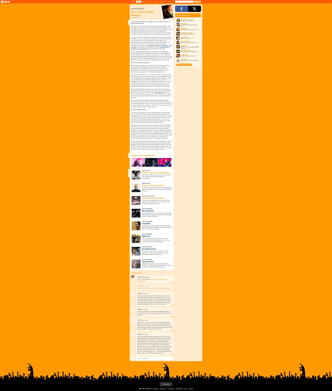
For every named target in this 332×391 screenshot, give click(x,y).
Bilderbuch (151, 45)
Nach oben (166, 384)
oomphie (139, 293)
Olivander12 (140, 277)
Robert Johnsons (159, 92)
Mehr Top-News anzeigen (184, 64)
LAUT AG (148, 388)
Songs (155, 1)
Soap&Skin (134, 48)
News (138, 1)
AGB (185, 388)
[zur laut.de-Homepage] (7, 1)
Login (329, 1)
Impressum (155, 388)
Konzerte (162, 1)
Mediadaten (171, 388)
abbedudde (140, 286)
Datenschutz (163, 388)
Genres (169, 1)
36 (183, 26)
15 (197, 56)
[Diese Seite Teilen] (181, 9)
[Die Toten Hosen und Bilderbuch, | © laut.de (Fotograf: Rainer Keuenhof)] (138, 162)
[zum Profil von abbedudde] (132, 286)
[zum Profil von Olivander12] (132, 277)
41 (198, 42)
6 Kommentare (136, 273)
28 (194, 20)
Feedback (190, 388)
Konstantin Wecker (164, 47)
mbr (135, 26)
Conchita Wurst (164, 45)
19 (196, 34)
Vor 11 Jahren (147, 277)
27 (198, 51)
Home (133, 1)
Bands (144, 1)
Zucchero (157, 45)
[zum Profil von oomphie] (132, 293)
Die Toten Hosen (143, 48)
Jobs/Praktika (179, 388)
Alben (149, 1)
